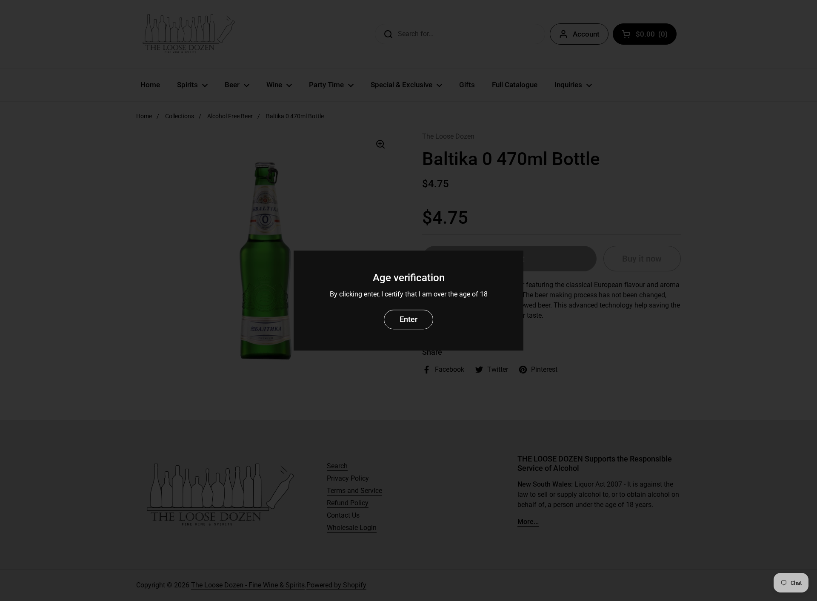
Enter (408, 319)
